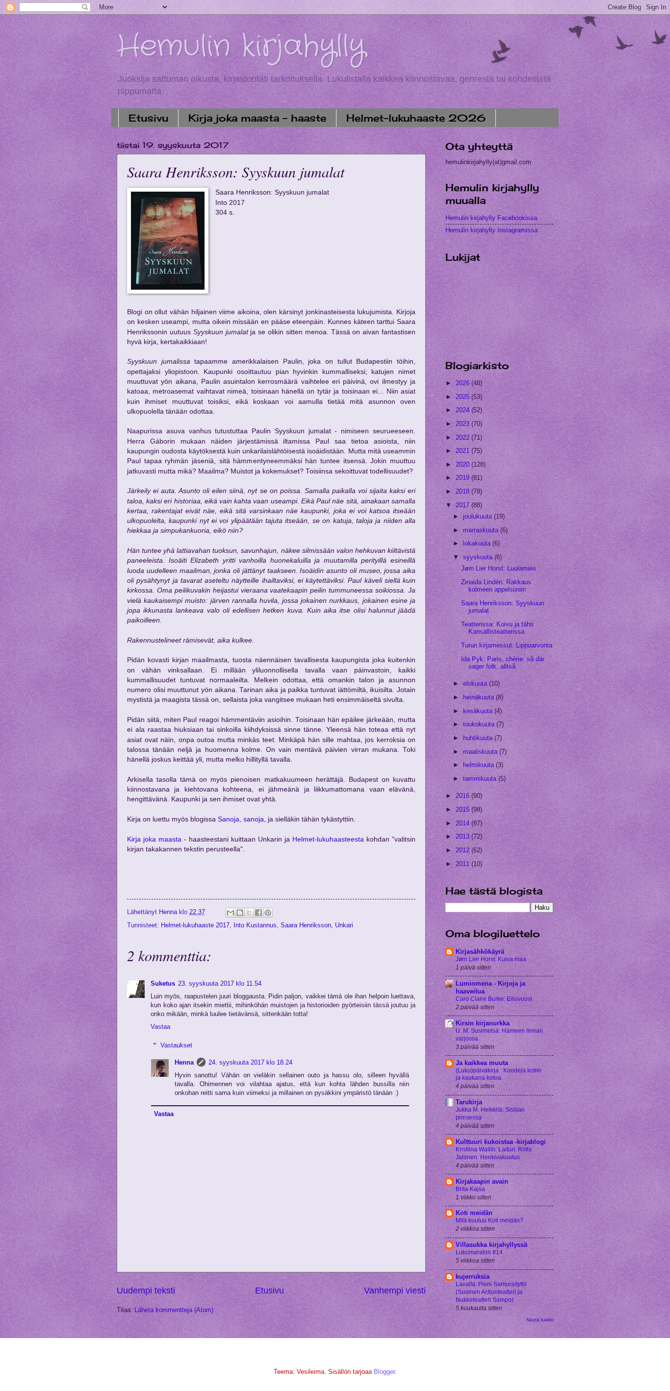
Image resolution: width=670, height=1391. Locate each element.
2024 (463, 410)
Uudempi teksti (146, 1290)
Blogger (384, 1371)
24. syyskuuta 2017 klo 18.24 (250, 1062)
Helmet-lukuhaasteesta (328, 839)
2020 (463, 464)
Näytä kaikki (539, 1319)
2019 (463, 477)
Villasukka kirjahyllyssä (491, 1244)
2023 (463, 423)
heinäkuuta (479, 697)
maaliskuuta (481, 751)
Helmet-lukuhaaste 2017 (195, 925)
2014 (463, 823)
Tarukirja (469, 1102)
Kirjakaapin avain (482, 1181)
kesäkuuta (478, 711)
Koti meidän (474, 1213)
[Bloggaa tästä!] (240, 913)
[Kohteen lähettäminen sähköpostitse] (230, 913)
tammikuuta (480, 778)
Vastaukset (176, 1045)
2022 (463, 437)
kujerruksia (473, 1276)
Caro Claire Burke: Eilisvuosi (494, 998)
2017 (463, 505)
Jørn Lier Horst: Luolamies (498, 568)
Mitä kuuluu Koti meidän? (489, 1220)
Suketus (163, 983)
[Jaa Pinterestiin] (268, 913)
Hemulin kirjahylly (241, 46)
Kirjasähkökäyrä (480, 951)
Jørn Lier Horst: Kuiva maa (491, 959)
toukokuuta (479, 724)
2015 (463, 809)
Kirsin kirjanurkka (483, 1023)
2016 (463, 795)
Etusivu (148, 118)
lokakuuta (477, 543)
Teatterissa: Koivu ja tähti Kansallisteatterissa (497, 628)
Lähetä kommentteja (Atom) (173, 1310)
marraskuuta (481, 530)
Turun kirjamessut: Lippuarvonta (506, 645)
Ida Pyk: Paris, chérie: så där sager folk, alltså (502, 662)
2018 (463, 491)
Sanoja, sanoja (241, 819)
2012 (463, 850)
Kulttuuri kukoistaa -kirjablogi (501, 1141)
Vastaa (160, 1026)
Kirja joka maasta (154, 839)
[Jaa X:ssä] (249, 913)
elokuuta (476, 683)
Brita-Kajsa (470, 1189)
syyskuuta (478, 557)
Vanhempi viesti (395, 1290)
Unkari (344, 925)
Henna (184, 1062)
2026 (463, 383)
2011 (463, 864)
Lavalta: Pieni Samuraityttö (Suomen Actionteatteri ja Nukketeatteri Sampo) (491, 1292)
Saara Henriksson (306, 925)
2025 (463, 396)
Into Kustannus (255, 925)
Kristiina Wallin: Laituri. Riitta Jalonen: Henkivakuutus (494, 1153)
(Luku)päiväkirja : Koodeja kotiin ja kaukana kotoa (498, 1074)
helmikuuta (479, 765)
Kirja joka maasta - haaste (257, 118)
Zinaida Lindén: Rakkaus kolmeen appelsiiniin (496, 585)
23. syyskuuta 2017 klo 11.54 (219, 983)
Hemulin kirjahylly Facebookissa (491, 218)
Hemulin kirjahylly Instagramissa (491, 230)
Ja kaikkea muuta (482, 1063)
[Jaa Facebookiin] (258, 913)
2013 (463, 836)
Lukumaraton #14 (479, 1252)
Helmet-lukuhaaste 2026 (416, 118)
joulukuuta (478, 516)
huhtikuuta (478, 738)
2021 (463, 450)
